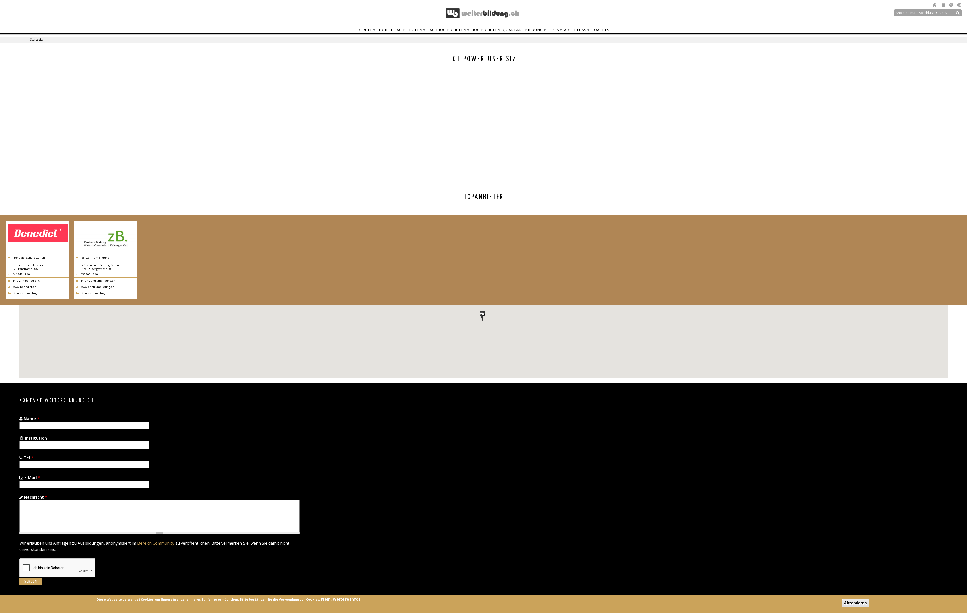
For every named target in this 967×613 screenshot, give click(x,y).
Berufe (365, 29)
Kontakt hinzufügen (26, 293)
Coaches (600, 29)
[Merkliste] (944, 5)
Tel (28, 458)
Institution (35, 438)
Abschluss (575, 29)
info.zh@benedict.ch (26, 280)
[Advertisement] (640, 117)
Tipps (553, 29)
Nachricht (35, 497)
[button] (482, 316)
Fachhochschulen (446, 29)
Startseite (37, 39)
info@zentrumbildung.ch (97, 280)
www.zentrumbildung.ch (97, 287)
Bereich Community (155, 543)
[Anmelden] (959, 5)
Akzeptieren (855, 603)
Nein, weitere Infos (340, 599)
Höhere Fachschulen (399, 29)
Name (31, 418)
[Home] (935, 5)
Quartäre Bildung (523, 29)
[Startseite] (482, 13)
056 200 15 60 (89, 274)
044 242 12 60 (21, 274)
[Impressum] (951, 5)
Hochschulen (485, 29)
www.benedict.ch (24, 287)
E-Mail (31, 477)
